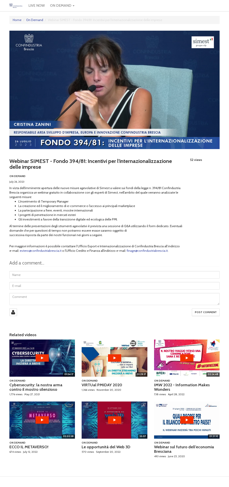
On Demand (34, 20)
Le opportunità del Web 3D (106, 446)
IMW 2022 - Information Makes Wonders (182, 387)
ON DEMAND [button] (61, 5)
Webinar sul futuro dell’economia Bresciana (184, 449)
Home (17, 20)
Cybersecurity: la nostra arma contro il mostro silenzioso (35, 387)
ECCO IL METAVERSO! (29, 446)
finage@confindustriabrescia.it (147, 251)
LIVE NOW (36, 5)
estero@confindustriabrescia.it (40, 251)
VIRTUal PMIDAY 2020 (102, 384)
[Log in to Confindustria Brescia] (13, 312)
